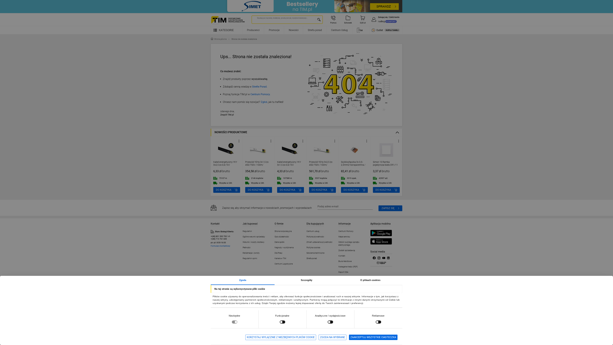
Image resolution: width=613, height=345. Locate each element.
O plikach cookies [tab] (370, 280)
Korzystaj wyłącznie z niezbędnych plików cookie (281, 337)
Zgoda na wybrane (332, 337)
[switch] (282, 321)
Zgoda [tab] (242, 280)
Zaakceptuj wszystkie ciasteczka (373, 337)
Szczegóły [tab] (306, 280)
